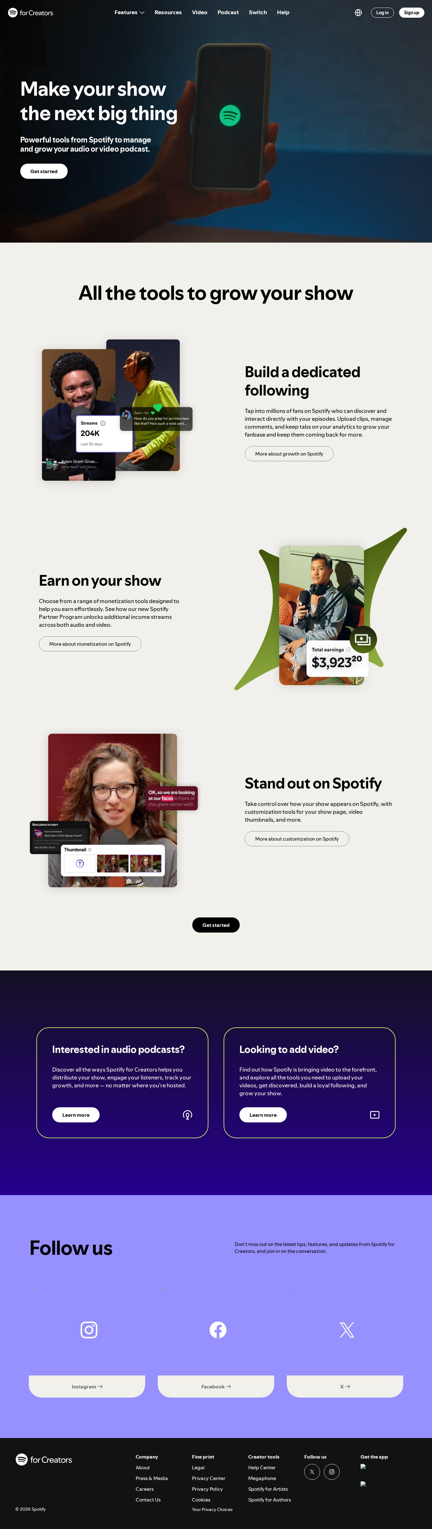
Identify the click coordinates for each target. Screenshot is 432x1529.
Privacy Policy (207, 1488)
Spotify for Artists (268, 1488)
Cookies (201, 1499)
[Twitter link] (312, 1472)
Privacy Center (208, 1478)
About (143, 1467)
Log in (382, 12)
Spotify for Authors (269, 1499)
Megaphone (262, 1478)
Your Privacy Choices (212, 1509)
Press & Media (152, 1478)
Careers (145, 1488)
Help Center (262, 1467)
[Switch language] (358, 12)
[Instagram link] (332, 1472)
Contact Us (148, 1499)
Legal (198, 1467)
